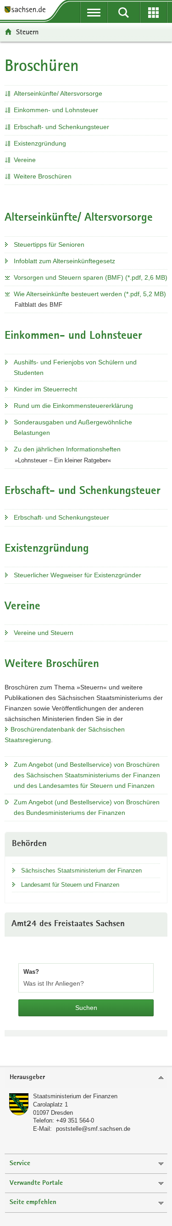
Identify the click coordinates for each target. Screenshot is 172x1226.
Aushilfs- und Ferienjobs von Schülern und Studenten (75, 367)
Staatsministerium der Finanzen (75, 1096)
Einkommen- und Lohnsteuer (56, 110)
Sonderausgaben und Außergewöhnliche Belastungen (73, 427)
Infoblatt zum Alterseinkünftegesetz (64, 261)
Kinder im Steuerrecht (45, 389)
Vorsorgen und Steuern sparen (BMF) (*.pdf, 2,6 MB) (90, 277)
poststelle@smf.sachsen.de (93, 1128)
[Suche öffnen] (124, 12)
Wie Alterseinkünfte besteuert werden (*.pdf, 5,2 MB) (90, 294)
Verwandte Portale (36, 1183)
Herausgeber (27, 1077)
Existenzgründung (40, 143)
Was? (31, 971)
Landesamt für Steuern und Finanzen (70, 884)
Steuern (27, 31)
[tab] (86, 1078)
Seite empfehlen (33, 1202)
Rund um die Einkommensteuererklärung (73, 405)
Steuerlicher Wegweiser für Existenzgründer (77, 575)
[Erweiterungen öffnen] (153, 12)
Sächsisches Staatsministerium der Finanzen (81, 870)
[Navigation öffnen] (94, 12)
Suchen (86, 1007)
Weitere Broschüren (43, 176)
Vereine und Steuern (43, 632)
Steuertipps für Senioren (49, 244)
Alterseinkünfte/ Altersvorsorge (58, 93)
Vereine (25, 159)
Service (20, 1163)
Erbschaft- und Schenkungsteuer (61, 126)
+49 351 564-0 (75, 1120)
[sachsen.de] (27, 10)
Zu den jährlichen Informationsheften (67, 449)
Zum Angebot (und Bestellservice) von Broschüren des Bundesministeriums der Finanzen (87, 807)
